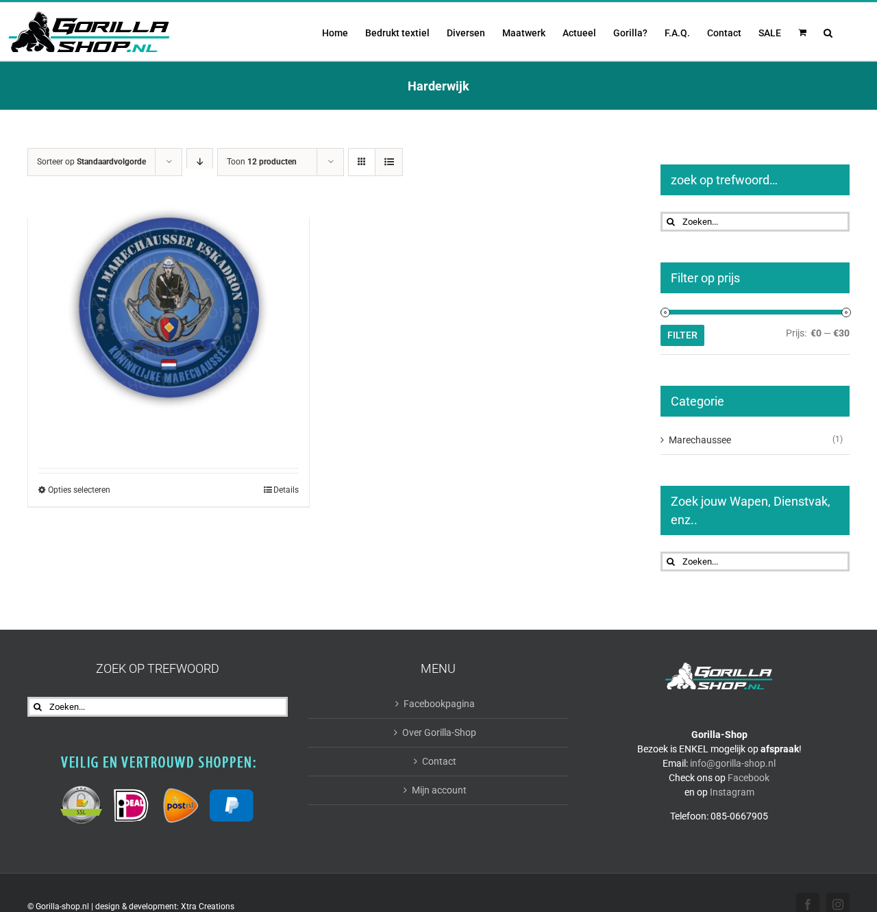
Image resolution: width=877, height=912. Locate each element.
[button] (828, 31)
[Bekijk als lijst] (388, 162)
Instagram (732, 792)
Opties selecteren (79, 490)
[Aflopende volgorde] (199, 162)
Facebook (748, 777)
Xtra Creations (207, 906)
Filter (682, 335)
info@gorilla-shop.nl (733, 763)
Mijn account (439, 790)
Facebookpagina (439, 703)
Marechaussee (700, 439)
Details (286, 490)
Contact (439, 761)
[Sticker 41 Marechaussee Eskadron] (168, 309)
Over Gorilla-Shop (439, 732)
